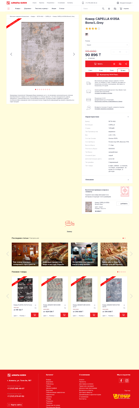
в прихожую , (120, 168)
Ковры (17, 8)
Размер (87, 41)
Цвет (15, 316)
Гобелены (50, 384)
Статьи (61, 8)
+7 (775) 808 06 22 (91, 3)
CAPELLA (112, 125)
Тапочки (49, 403)
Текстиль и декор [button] (41, 8)
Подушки (49, 401)
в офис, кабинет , (114, 166)
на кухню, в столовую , (117, 168)
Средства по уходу (53, 405)
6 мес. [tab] (101, 70)
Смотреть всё (34, 238)
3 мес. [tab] (91, 70)
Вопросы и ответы (86, 390)
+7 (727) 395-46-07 (15, 388)
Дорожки (27, 8)
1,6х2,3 (89, 45)
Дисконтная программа (88, 388)
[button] (51, 2)
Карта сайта (16, 405)
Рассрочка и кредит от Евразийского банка (108, 101)
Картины (49, 390)
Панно (48, 386)
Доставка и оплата (86, 384)
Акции (54, 8)
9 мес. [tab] (112, 70)
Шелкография (51, 388)
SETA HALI (112, 121)
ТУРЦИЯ (111, 128)
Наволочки (50, 395)
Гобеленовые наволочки (55, 392)
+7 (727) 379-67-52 (15, 396)
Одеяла (49, 397)
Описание (89, 180)
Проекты (82, 382)
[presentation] (11, 54)
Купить (100, 64)
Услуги (81, 380)
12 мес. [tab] (123, 70)
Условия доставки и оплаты (103, 93)
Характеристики (92, 117)
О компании (83, 397)
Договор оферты (85, 392)
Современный (113, 162)
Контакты (82, 399)
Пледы (48, 399)
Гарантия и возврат (86, 386)
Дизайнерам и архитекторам (90, 395)
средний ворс (113, 152)
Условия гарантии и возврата (104, 109)
